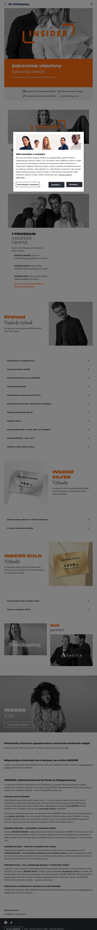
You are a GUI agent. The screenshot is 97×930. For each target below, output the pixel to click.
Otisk (23, 178)
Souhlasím (74, 185)
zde (55, 175)
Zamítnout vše (57, 185)
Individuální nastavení (28, 185)
